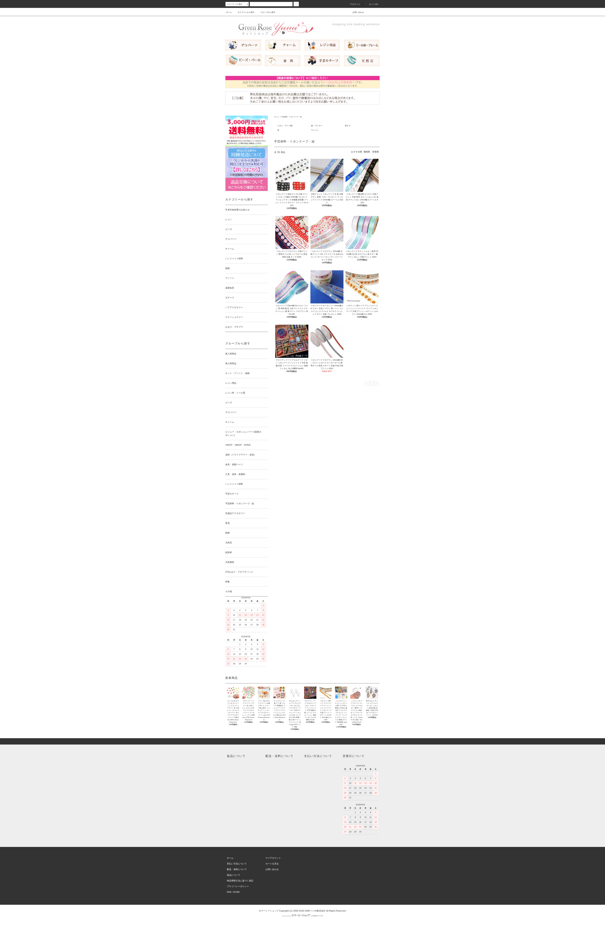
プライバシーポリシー (238, 886)
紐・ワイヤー (316, 126)
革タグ (348, 126)
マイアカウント (273, 858)
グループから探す (268, 12)
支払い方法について (237, 863)
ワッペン (315, 130)
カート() (373, 4)
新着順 (375, 151)
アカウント (355, 4)
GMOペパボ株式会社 (315, 910)
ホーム (229, 12)
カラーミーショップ (269, 910)
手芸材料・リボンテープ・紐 (291, 117)
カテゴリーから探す (246, 12)
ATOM (236, 892)
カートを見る (272, 863)
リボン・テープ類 (284, 126)
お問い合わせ (358, 12)
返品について (233, 875)
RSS (229, 892)
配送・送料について (237, 869)
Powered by (286, 916)
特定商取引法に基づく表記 (240, 880)
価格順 (366, 151)
